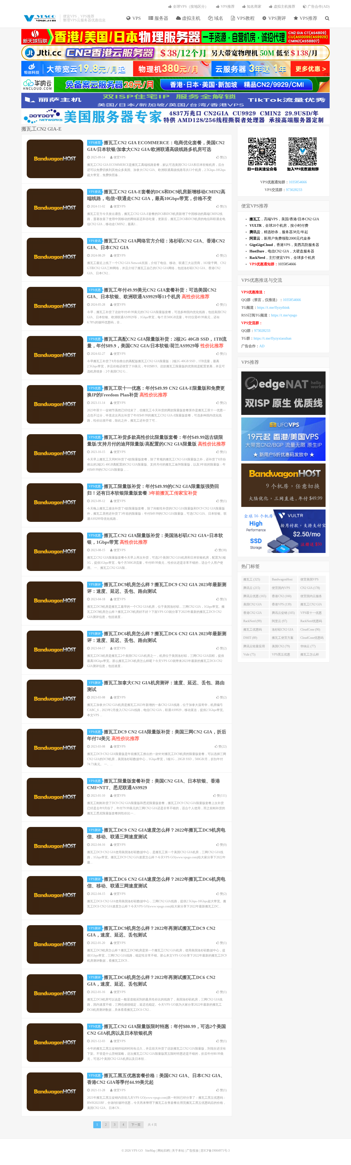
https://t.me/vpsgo (284, 315)
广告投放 (192, 1150)
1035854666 (298, 182)
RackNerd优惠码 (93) (311, 622)
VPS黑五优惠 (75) (281, 655)
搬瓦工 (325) (251, 579)
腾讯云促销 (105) (283, 613)
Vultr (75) (249, 654)
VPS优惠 (95, 290)
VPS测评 (276, 18)
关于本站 (178, 1150)
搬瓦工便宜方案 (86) (282, 639)
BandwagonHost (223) (282, 580)
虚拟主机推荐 (284, 6)
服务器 (160, 18)
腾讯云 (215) (251, 588)
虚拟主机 (190, 18)
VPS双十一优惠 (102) (311, 614)
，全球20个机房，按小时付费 (279, 225)
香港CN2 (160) (281, 596)
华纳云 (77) (308, 646)
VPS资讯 (95, 192)
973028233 (294, 190)
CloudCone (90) (310, 629)
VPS (136, 18)
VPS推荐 (307, 18)
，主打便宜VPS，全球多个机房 (282, 258)
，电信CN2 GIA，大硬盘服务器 (282, 251)
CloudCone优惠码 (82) (312, 639)
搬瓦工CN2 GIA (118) (311, 605)
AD (261, 346)
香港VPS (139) (281, 604)
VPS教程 (245, 18)
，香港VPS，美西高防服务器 (284, 245)
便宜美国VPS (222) (309, 580)
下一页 (136, 1124)
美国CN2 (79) (281, 646)
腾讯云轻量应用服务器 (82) (254, 647)
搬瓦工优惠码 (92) (252, 630)
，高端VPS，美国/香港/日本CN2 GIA (284, 219)
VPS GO (39, 18)
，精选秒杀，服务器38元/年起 (279, 232)
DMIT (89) (250, 638)
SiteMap (150, 1150)
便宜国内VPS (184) (281, 589)
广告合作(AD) (318, 6)
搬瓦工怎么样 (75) (309, 655)
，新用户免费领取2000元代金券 (280, 238)
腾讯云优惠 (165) (254, 596)
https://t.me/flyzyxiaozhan (272, 338)
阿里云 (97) (279, 621)
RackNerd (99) (252, 621)
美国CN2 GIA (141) (252, 605)
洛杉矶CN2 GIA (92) (282, 630)
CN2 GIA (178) (310, 588)
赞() (223, 157)
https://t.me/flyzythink (273, 308)
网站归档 (164, 1150)
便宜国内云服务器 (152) (311, 597)
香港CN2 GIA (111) (252, 614)
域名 (218, 18)
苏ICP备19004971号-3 (215, 1150)
